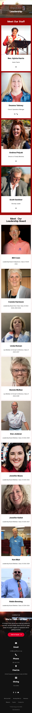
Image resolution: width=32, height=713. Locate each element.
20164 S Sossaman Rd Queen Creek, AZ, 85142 (16, 674)
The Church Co (16, 709)
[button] (29, 3)
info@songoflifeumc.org (16, 651)
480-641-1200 (16, 662)
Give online (16, 685)
